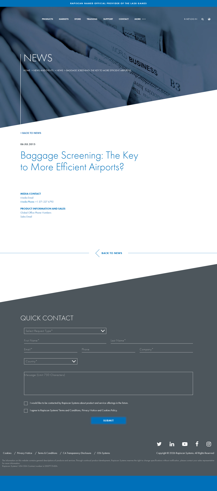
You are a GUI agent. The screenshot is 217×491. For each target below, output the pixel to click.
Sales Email (26, 216)
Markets (63, 19)
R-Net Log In (190, 19)
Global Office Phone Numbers (35, 212)
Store (77, 19)
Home (26, 70)
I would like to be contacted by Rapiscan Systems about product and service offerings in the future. (79, 403)
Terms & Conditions (47, 453)
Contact (124, 19)
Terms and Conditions (69, 410)
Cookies (7, 453)
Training (92, 19)
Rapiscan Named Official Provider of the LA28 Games (108, 3)
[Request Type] (65, 331)
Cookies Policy (109, 410)
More (139, 19)
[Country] (50, 361)
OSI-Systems (103, 453)
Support (108, 19)
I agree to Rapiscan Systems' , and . (73, 410)
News (60, 70)
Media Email (27, 197)
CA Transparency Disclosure (77, 453)
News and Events (43, 70)
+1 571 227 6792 (44, 201)
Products (47, 19)
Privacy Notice (89, 410)
